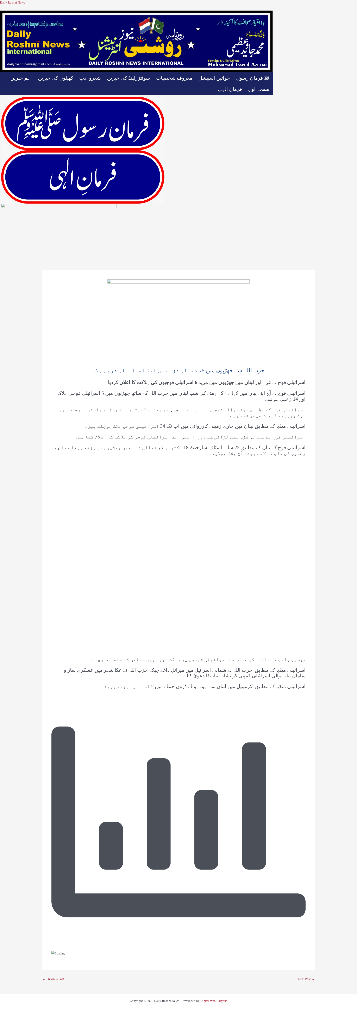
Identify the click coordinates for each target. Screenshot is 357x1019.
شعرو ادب (90, 78)
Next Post (306, 979)
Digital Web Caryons (213, 1000)
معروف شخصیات (174, 78)
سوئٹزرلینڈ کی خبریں (128, 78)
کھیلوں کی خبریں (55, 78)
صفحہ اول (259, 89)
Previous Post (53, 979)
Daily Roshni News (12, 2)
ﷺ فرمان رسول (253, 78)
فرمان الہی (230, 89)
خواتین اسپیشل (214, 78)
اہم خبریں (21, 78)
